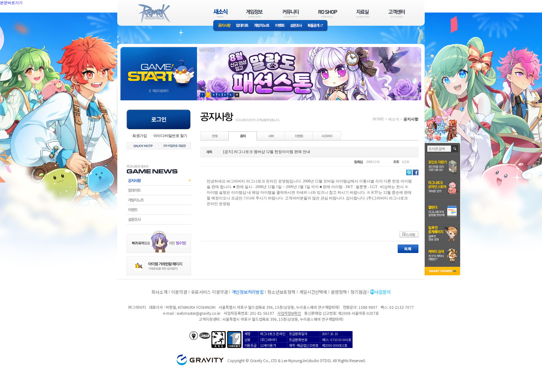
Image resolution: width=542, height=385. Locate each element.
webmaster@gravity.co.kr (199, 313)
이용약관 (179, 292)
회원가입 (139, 136)
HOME (378, 119)
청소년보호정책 (281, 292)
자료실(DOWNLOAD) (362, 13)
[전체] (215, 135)
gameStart (158, 68)
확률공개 (316, 26)
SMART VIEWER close (443, 272)
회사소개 (159, 292)
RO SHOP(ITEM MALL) (328, 13)
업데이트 (242, 26)
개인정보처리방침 (248, 292)
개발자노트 (261, 26)
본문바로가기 (25, 17)
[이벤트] (299, 135)
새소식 (393, 119)
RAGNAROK (153, 13)
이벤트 (279, 26)
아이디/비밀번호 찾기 (170, 136)
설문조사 (296, 26)
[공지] (243, 135)
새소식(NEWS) (220, 13)
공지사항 (223, 26)
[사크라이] (327, 135)
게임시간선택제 (313, 292)
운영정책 (339, 292)
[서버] (271, 135)
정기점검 (358, 292)
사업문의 (383, 292)
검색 (455, 148)
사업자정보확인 (289, 313)
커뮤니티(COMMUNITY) (290, 13)
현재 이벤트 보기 (237, 94)
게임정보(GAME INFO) (254, 13)
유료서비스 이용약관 (209, 292)
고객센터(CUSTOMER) (396, 13)
